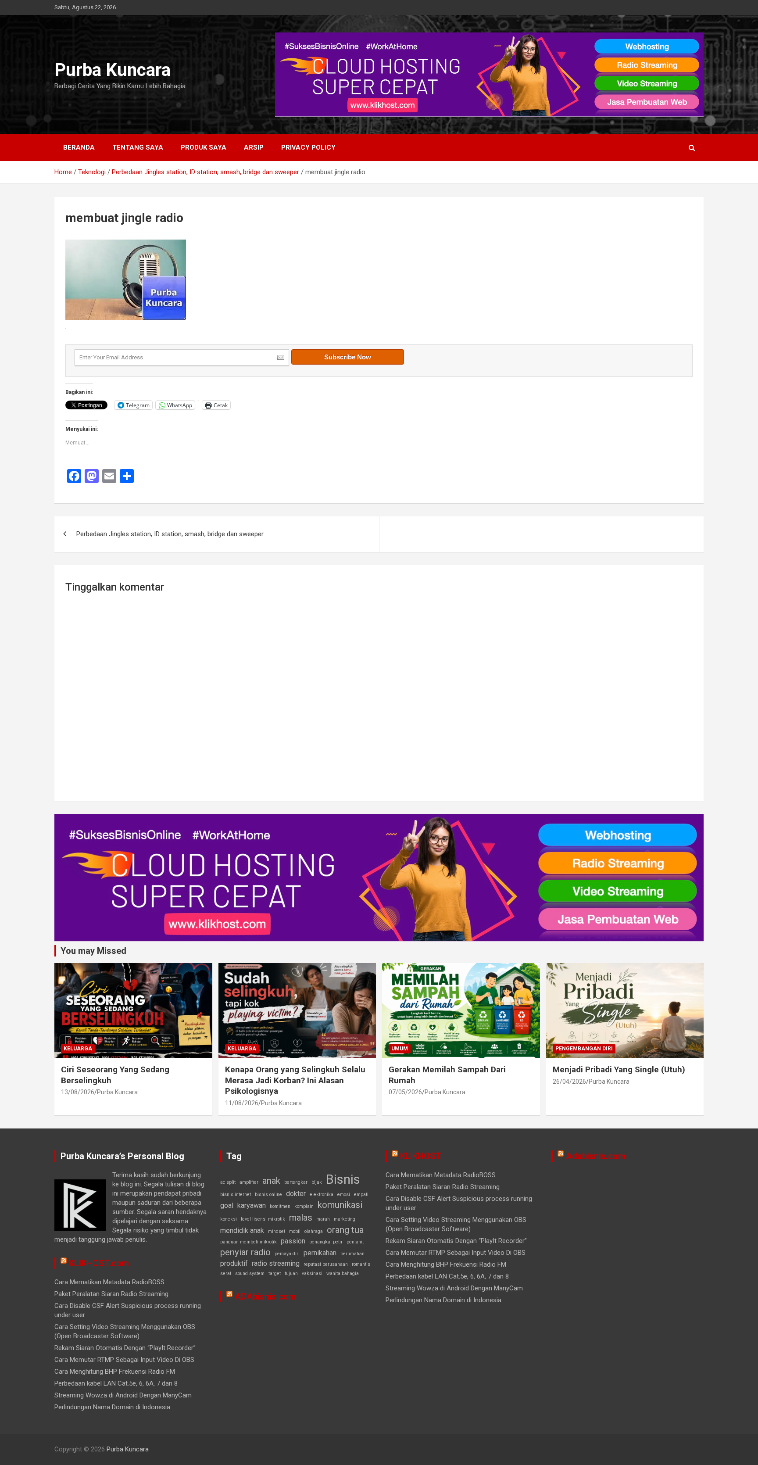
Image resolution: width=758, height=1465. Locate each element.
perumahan (352, 1254)
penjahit (355, 1242)
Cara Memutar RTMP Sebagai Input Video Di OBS (124, 1360)
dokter (296, 1193)
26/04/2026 (569, 1081)
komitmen (280, 1206)
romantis (361, 1264)
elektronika (321, 1194)
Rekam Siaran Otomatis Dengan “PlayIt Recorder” (125, 1348)
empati (361, 1194)
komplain (304, 1206)
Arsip (254, 147)
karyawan (251, 1205)
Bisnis (343, 1179)
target (274, 1273)
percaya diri (287, 1254)
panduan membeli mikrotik (248, 1242)
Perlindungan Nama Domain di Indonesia (112, 1407)
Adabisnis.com (596, 1156)
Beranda (79, 147)
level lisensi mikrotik (263, 1219)
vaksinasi (312, 1273)
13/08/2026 (77, 1092)
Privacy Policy (308, 147)
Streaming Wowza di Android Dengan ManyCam (123, 1395)
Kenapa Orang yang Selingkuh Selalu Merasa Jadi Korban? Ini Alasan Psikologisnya (295, 1080)
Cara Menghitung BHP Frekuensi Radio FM (114, 1371)
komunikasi (340, 1205)
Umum (399, 1049)
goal (226, 1205)
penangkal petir (326, 1242)
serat (225, 1273)
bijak (316, 1182)
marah (323, 1219)
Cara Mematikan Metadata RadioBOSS (109, 1282)
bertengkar (295, 1182)
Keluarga (78, 1049)
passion (293, 1241)
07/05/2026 (405, 1092)
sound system (250, 1273)
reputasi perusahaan (326, 1264)
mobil (294, 1231)
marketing (344, 1219)
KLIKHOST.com (99, 1263)
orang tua (345, 1230)
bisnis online (268, 1194)
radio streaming (276, 1263)
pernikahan (320, 1253)
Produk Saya (203, 147)
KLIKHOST (420, 1156)
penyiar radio (245, 1252)
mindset (276, 1231)
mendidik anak (242, 1230)
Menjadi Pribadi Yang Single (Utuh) (619, 1069)
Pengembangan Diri (584, 1049)
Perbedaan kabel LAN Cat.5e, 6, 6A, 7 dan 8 (116, 1383)
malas (300, 1217)
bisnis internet (235, 1194)
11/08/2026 (241, 1103)
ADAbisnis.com (265, 1296)
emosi (343, 1194)
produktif (234, 1263)
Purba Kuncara (112, 70)
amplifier (249, 1182)
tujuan (291, 1273)
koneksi (228, 1219)
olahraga (313, 1231)
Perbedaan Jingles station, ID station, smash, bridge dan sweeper (170, 534)
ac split (228, 1182)
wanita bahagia (342, 1273)
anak (271, 1180)
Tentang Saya (137, 147)
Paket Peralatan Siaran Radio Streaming (111, 1294)
